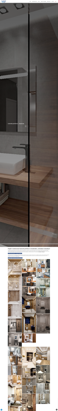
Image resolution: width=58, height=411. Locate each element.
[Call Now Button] (1, 410)
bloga (17, 255)
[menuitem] (56, 1)
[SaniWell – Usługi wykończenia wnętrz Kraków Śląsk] (3, 1)
